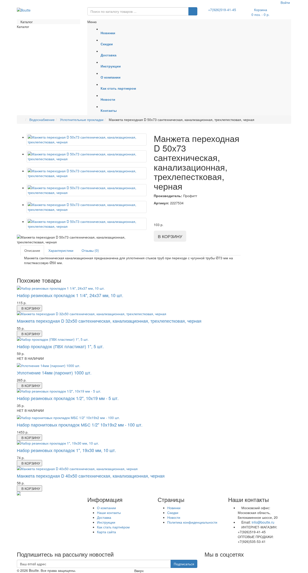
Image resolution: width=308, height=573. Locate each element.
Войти (285, 2)
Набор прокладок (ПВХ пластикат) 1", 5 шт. (60, 346)
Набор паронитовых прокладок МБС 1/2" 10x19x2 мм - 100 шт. (79, 424)
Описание (32, 250)
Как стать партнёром (113, 527)
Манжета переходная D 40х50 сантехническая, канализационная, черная (91, 476)
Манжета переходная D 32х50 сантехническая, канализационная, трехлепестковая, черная (109, 321)
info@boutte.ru (263, 522)
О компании (106, 507)
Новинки (173, 507)
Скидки (172, 512)
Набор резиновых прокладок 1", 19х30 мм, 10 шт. (66, 450)
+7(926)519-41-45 (222, 9)
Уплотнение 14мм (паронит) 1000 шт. (54, 372)
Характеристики (60, 250)
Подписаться (184, 563)
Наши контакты (109, 512)
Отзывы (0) (90, 250)
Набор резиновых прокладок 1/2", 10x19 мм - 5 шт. (68, 398)
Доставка (104, 517)
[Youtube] (204, 562)
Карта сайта (106, 531)
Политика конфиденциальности (192, 522)
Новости (173, 517)
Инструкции (106, 522)
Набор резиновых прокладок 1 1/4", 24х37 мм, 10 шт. (70, 295)
